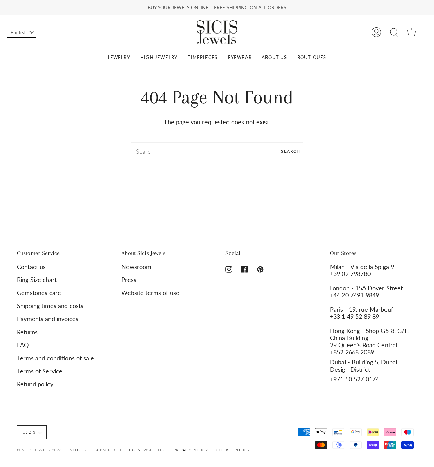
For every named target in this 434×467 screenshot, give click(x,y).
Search (290, 151)
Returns (27, 332)
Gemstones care (39, 292)
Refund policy (35, 384)
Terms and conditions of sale (55, 358)
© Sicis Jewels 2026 (39, 450)
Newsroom (136, 266)
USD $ (29, 432)
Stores (78, 450)
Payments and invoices (47, 319)
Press (128, 279)
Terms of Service (39, 371)
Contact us (31, 266)
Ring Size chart (37, 279)
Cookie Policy (233, 450)
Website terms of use (150, 292)
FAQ (23, 345)
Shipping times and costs (50, 305)
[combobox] (217, 151)
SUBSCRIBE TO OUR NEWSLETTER (130, 450)
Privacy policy (191, 450)
